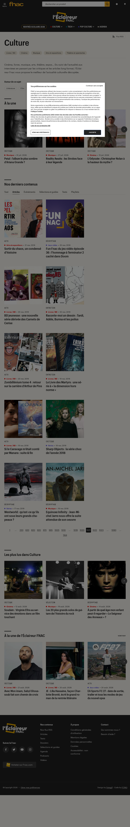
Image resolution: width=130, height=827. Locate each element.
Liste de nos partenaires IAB (40, 126)
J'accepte (92, 132)
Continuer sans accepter (94, 86)
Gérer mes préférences (40, 132)
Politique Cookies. (37, 111)
